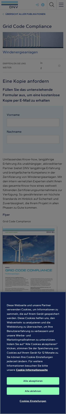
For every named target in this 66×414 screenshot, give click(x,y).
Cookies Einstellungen (33, 401)
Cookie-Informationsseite (32, 369)
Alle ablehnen (33, 391)
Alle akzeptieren (33, 380)
